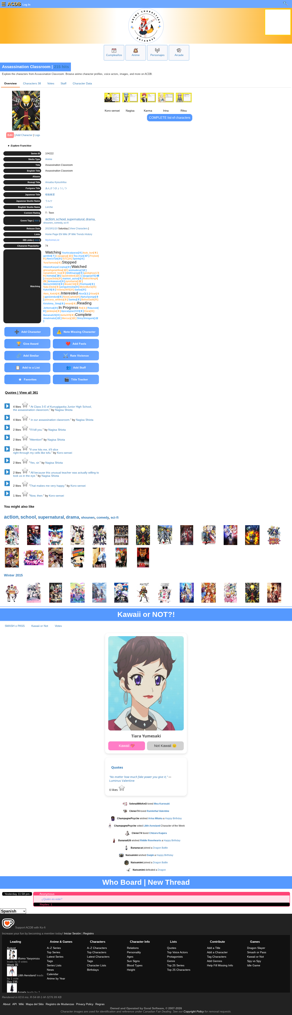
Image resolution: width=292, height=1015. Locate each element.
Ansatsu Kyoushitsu (56, 182)
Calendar (52, 974)
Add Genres (214, 961)
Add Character (24, 135)
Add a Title (213, 947)
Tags (50, 961)
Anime (136, 55)
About (6, 1004)
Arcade (179, 55)
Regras (99, 1004)
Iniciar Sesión (72, 933)
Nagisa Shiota (64, 409)
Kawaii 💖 (127, 746)
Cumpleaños (114, 55)
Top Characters (96, 952)
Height (131, 969)
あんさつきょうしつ (56, 188)
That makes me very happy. (47, 485)
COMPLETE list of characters (169, 117)
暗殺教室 (50, 194)
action (50, 219)
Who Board (122, 882)
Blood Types (134, 965)
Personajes (157, 55)
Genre (171, 961)
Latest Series (55, 956)
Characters (32, 83)
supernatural (76, 219)
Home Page (51, 234)
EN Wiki (63, 234)
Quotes (117, 767)
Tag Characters (216, 956)
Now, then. (36, 495)
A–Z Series (54, 947)
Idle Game (253, 965)
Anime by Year (56, 978)
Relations (133, 947)
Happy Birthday (173, 818)
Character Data (82, 83)
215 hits (61, 67)
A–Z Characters (97, 947)
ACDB (14, 4)
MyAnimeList (52, 240)
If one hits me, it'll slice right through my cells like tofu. (35, 451)
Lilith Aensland (26, 975)
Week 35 (12, 964)
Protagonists (175, 956)
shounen (48, 222)
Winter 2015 (13, 575)
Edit (10, 135)
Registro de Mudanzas (60, 1004)
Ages (130, 956)
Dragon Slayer (256, 947)
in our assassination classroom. (50, 419)
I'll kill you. (36, 429)
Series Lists (54, 965)
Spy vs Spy (254, 961)
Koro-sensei (64, 452)
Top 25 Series (175, 965)
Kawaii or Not (39, 625)
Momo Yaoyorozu (28, 958)
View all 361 (28, 393)
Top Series (53, 952)
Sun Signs (133, 961)
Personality (134, 952)
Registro (88, 933)
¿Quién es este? (52, 899)
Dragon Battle (160, 847)
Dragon (162, 869)
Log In (26, 4)
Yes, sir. (35, 462)
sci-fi (66, 222)
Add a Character (217, 952)
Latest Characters (98, 956)
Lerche (49, 207)
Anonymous (47, 893)
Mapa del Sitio (35, 1004)
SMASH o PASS (15, 625)
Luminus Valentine (121, 780)
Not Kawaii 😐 (165, 746)
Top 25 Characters (178, 969)
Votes (50, 83)
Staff (63, 83)
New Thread (169, 882)
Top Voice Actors (177, 952)
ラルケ (48, 201)
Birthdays (93, 969)
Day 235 (12, 981)
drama (90, 219)
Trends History (84, 234)
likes (17, 406)
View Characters (79, 228)
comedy (58, 222)
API (14, 1004)
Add (36, 220)
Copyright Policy (194, 1011)
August (11, 947)
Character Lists (96, 965)
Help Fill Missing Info (220, 965)
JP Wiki (72, 234)
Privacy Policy (84, 1004)
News (50, 969)
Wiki (21, 1004)
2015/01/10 (51, 228)
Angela (21, 992)
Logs (37, 135)
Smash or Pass (256, 952)
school (61, 219)
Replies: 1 (46, 904)
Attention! (36, 439)
